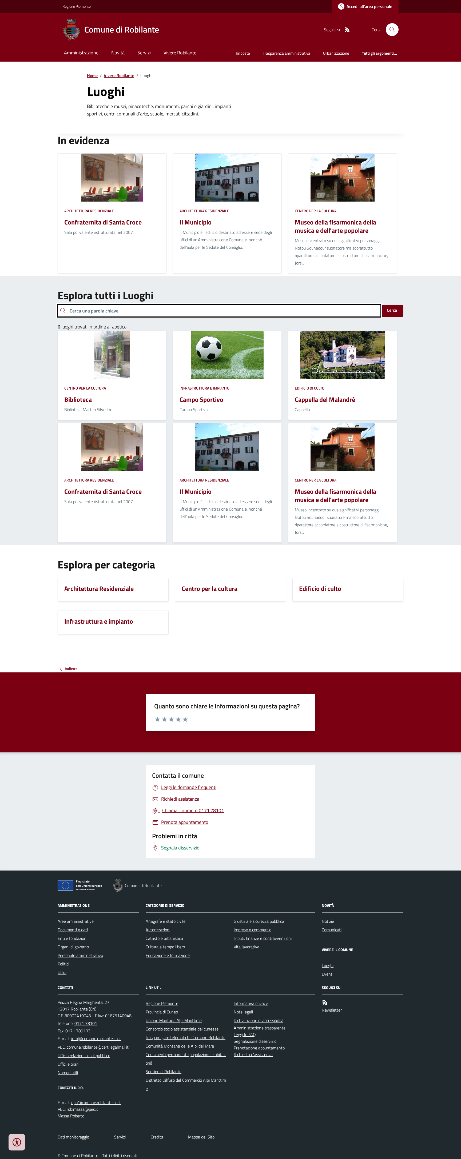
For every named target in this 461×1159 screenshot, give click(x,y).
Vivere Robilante (180, 52)
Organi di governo (73, 947)
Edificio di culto (309, 388)
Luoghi (327, 965)
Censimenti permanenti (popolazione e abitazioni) (186, 1058)
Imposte (243, 53)
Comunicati (331, 930)
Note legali (243, 1012)
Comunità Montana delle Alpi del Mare (180, 1046)
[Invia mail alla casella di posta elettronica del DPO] (96, 1102)
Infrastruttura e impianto (204, 388)
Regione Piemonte (76, 6)
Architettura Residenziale (89, 211)
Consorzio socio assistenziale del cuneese (182, 1029)
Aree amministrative (76, 921)
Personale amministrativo (80, 955)
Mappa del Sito (201, 1137)
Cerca (392, 310)
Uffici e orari (68, 1064)
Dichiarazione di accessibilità (258, 1020)
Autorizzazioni (158, 930)
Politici (63, 964)
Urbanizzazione (336, 53)
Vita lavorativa (246, 947)
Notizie (328, 921)
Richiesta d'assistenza (253, 1054)
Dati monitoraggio (73, 1137)
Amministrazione (81, 52)
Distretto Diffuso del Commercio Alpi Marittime (186, 1084)
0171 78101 (85, 1023)
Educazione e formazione (168, 955)
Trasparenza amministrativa (286, 53)
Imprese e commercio (252, 930)
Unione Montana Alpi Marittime (174, 1020)
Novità (118, 52)
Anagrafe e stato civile (165, 921)
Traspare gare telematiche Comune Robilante (185, 1037)
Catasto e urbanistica (164, 938)
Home (92, 75)
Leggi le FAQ (245, 1034)
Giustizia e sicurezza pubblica (259, 921)
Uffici (62, 972)
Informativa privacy (251, 1003)
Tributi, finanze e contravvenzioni (263, 938)
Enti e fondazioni (72, 938)
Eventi (327, 974)
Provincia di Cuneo (162, 1012)
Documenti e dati (73, 930)
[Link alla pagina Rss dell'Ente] (325, 1002)
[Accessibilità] (17, 1142)
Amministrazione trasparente (259, 1028)
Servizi (144, 52)
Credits (157, 1137)
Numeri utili (68, 1072)
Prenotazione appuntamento (259, 1048)
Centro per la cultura (315, 211)
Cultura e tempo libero (165, 947)
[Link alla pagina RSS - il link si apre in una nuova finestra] (347, 29)
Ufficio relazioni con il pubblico (84, 1055)
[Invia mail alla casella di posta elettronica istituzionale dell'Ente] (96, 1038)
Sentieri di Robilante (163, 1071)
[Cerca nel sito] (390, 29)
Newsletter (332, 1010)
